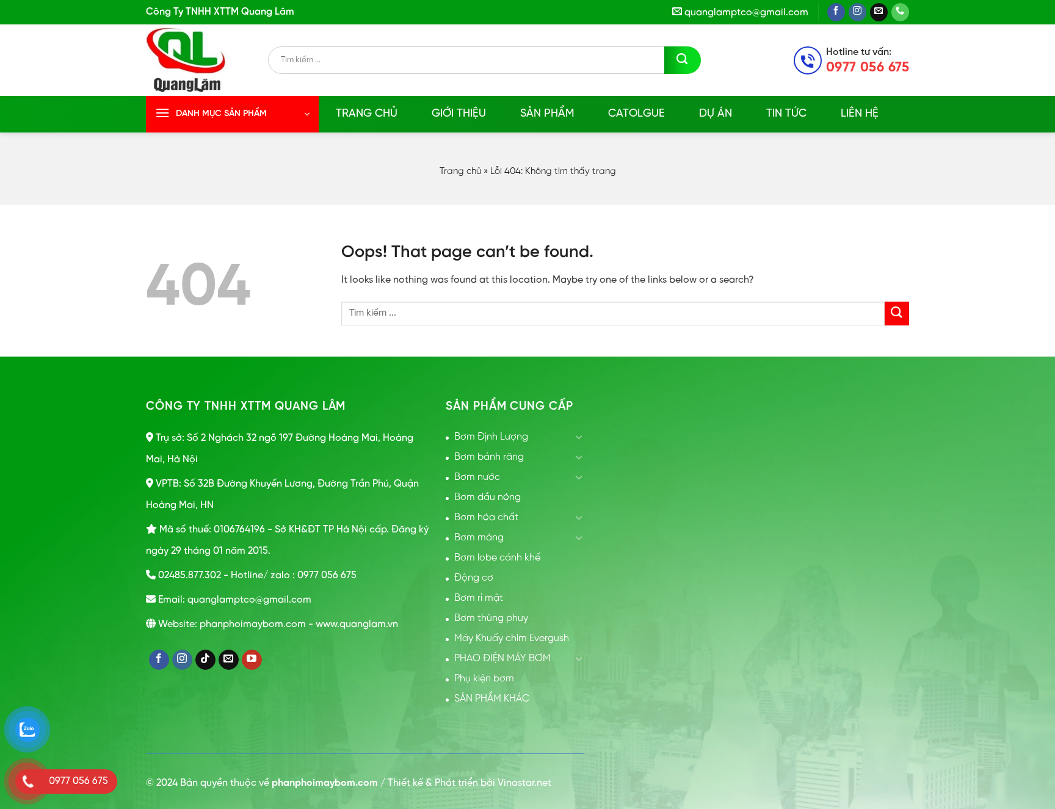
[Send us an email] (879, 12)
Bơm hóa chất (486, 517)
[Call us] (900, 12)
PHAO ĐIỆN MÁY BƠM (502, 658)
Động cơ (473, 578)
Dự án (715, 114)
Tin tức (786, 114)
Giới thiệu (459, 114)
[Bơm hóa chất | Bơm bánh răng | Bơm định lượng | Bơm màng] (207, 60)
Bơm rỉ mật (478, 598)
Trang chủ (366, 114)
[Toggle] (579, 436)
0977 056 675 (867, 67)
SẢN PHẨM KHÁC (491, 699)
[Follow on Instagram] (857, 12)
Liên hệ (860, 114)
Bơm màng (479, 537)
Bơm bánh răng (489, 457)
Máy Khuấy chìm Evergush (511, 638)
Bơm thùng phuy (491, 618)
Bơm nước (477, 477)
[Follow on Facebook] (836, 12)
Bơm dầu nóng (487, 497)
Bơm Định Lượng (491, 437)
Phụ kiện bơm (484, 678)
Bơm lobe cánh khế (497, 558)
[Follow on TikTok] (205, 660)
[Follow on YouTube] (252, 660)
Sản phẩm (547, 114)
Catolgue (636, 114)
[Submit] (682, 60)
